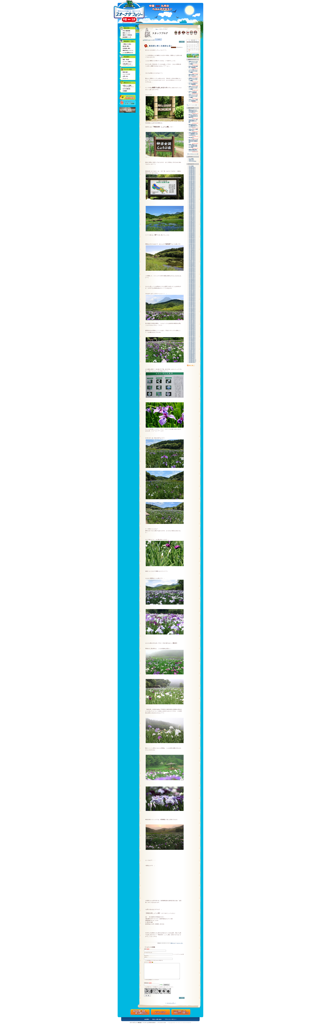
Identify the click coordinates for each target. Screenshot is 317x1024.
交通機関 (125, 91)
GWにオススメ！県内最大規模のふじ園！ (193, 121)
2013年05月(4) (192, 314)
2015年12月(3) (192, 275)
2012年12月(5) (192, 320)
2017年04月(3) (192, 255)
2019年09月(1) (192, 218)
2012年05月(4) (192, 329)
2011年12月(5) (192, 335)
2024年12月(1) (192, 181)
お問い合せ (125, 76)
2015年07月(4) (192, 281)
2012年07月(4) (192, 326)
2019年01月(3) (192, 228)
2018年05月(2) (192, 238)
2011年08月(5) (192, 340)
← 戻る (182, 41)
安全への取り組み (157, 1019)
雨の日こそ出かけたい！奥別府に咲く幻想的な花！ (193, 116)
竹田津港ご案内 (126, 48)
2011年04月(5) (192, 345)
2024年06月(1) (192, 184)
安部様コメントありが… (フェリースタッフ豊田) (193, 79)
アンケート (125, 78)
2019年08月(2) (192, 220)
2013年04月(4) (192, 315)
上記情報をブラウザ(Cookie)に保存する (155, 960)
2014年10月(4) (192, 293)
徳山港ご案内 (126, 46)
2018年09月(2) (192, 233)
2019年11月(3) (192, 216)
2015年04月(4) (192, 285)
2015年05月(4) (192, 284)
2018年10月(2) (192, 232)
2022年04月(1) (192, 198)
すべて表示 (191, 158)
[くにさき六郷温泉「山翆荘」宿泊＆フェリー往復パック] (181, 1015)
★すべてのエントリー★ (192, 153)
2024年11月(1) (192, 182)
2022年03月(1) (192, 199)
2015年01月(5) (192, 289)
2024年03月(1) (192, 186)
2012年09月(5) (192, 324)
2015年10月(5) (192, 277)
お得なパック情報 (128, 86)
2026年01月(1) (192, 172)
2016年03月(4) (192, 271)
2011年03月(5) (192, 347)
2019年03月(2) (192, 226)
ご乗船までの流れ (127, 44)
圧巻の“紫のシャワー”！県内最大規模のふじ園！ (193, 146)
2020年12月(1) (192, 206)
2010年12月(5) (192, 350)
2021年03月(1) (192, 205)
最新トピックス (126, 33)
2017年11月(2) (192, 246)
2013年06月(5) (192, 313)
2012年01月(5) (192, 334)
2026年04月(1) (192, 169)
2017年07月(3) (192, 251)
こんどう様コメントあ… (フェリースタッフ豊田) (193, 71)
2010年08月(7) (192, 355)
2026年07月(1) (192, 167)
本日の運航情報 (126, 30)
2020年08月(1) (192, 208)
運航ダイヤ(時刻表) (127, 35)
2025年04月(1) (192, 177)
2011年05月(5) (192, 344)
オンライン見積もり (127, 61)
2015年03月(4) (192, 286)
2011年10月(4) (192, 338)
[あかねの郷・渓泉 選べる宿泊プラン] (140, 1015)
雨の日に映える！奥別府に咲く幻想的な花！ (193, 141)
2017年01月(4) (192, 259)
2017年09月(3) (192, 248)
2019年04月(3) (192, 225)
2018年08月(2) (192, 235)
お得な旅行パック (128, 64)
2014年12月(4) (192, 290)
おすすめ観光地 (126, 88)
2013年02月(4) (192, 318)
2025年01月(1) (192, 179)
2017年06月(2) (192, 252)
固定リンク (173, 943)
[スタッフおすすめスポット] (193, 57)
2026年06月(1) (192, 168)
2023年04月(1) (192, 192)
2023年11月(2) (192, 188)
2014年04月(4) (192, 300)
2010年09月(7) (192, 354)
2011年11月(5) (192, 337)
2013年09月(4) (192, 309)
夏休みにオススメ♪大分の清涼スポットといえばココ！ (193, 111)
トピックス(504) (192, 161)
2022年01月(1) (192, 201)
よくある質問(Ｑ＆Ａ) (128, 52)
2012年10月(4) (192, 323)
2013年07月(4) (192, 311)
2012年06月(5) (192, 328)
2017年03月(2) (192, 256)
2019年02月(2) (192, 227)
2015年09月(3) (192, 279)
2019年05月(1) (192, 223)
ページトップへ (171, 1003)
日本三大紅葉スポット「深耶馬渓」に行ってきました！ (193, 134)
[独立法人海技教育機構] (127, 112)
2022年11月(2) (192, 197)
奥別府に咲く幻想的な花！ (161, 46)
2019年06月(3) (192, 222)
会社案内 (146, 1019)
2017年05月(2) (192, 254)
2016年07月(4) (192, 266)
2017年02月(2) (192, 257)
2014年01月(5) (192, 304)
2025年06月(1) (192, 176)
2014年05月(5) (192, 299)
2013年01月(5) (192, 319)
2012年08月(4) (192, 325)
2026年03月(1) (192, 171)
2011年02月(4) (192, 348)
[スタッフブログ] (127, 99)
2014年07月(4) (192, 296)
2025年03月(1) (192, 178)
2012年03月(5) (192, 332)
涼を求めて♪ (191, 137)
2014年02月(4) (192, 303)
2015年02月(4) (192, 287)
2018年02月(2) (192, 242)
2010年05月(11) (192, 359)
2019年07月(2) (192, 221)
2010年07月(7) (192, 357)
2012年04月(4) (192, 330)
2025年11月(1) (192, 173)
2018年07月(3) (192, 236)
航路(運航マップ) (127, 37)
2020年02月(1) (192, 212)
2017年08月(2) (192, 250)
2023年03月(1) (192, 193)
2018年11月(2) (192, 231)
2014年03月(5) (192, 301)
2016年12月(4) (192, 260)
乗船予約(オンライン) (128, 50)
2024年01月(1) (192, 187)
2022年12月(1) (192, 196)
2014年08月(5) (192, 295)
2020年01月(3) (192, 213)
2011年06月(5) (192, 343)
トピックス (173, 47)
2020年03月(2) (192, 211)
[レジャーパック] (160, 1015)
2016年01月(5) (192, 274)
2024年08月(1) (192, 183)
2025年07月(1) (192, 174)
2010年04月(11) (192, 360)
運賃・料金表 (126, 59)
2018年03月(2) (192, 241)
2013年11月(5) (192, 306)
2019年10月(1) (192, 217)
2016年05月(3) (192, 269)
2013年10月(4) (192, 308)
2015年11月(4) (192, 276)
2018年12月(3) (192, 230)
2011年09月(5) (192, 339)
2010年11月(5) (192, 352)
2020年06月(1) (192, 210)
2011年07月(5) (192, 342)
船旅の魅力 (125, 72)
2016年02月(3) (192, 272)
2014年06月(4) (192, 298)
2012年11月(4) (192, 321)
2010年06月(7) (192, 358)
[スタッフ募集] (127, 104)
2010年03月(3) (192, 362)
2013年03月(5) (192, 316)
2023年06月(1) (192, 191)
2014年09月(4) (192, 294)
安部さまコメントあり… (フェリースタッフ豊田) (193, 62)
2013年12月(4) (192, 305)
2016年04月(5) (192, 270)
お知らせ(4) (191, 159)
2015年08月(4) (192, 280)
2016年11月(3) (192, 261)
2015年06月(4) (192, 282)
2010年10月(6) (192, 353)
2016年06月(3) (192, 267)
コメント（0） (179, 943)
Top (157, 29)
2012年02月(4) (192, 333)
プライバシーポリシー (170, 1019)
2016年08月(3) (192, 265)
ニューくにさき (126, 74)
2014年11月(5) (192, 291)
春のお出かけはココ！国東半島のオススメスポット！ (193, 125)
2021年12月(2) (192, 202)
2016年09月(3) (192, 264)
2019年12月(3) (192, 215)
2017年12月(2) (192, 245)
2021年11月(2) (192, 203)
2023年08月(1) (192, 189)
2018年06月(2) (192, 237)
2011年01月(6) (192, 349)
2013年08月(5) (192, 310)
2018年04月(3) (192, 240)
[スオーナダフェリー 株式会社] (129, 22)
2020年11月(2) (192, 207)
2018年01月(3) (192, 244)
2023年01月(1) (192, 194)
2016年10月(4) (192, 262)
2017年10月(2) (192, 247)
